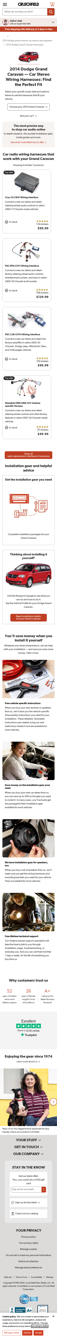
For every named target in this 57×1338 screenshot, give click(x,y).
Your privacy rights (28, 1243)
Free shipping (28, 29)
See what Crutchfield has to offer (27, 142)
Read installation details (28, 617)
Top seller (9, 172)
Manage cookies (28, 1249)
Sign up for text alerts (26, 1202)
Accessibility (36, 1277)
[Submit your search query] (51, 12)
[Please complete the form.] (43, 1189)
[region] (28, 1101)
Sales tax (8, 1277)
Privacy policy (28, 1237)
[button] (53, 1101)
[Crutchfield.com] (29, 4)
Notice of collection (28, 1261)
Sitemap (49, 1277)
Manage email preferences (28, 1267)
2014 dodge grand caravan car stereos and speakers (27, 40)
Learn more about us (27, 1061)
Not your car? (27, 116)
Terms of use (21, 1277)
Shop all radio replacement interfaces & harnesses (28, 455)
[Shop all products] (4, 4)
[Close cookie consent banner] (53, 1316)
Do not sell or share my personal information (28, 1255)
